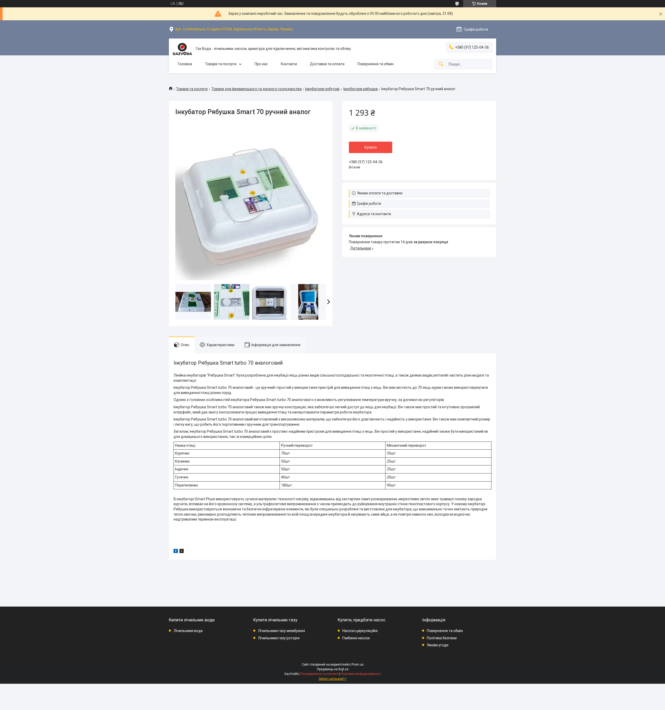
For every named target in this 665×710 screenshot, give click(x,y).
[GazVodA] (182, 48)
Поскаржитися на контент (319, 674)
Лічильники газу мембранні (281, 631)
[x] (181, 552)
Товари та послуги (220, 64)
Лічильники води (188, 631)
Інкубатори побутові (322, 89)
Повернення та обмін (375, 64)
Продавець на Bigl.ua (332, 669)
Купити (370, 147)
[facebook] (176, 552)
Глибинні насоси (356, 638)
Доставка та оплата (327, 64)
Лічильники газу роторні (279, 638)
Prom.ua (357, 664)
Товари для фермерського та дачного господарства (256, 89)
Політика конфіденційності (361, 674)
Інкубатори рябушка (360, 89)
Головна (185, 64)
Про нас (261, 64)
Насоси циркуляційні (360, 631)
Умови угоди (437, 645)
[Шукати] (441, 64)
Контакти (289, 64)
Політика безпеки (442, 638)
